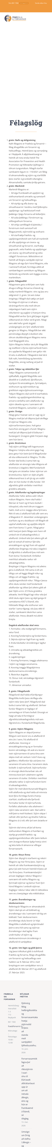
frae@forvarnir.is (12, 1026)
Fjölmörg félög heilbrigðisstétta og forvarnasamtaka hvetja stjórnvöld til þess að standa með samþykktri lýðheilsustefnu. (26, 1024)
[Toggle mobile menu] (47, 18)
